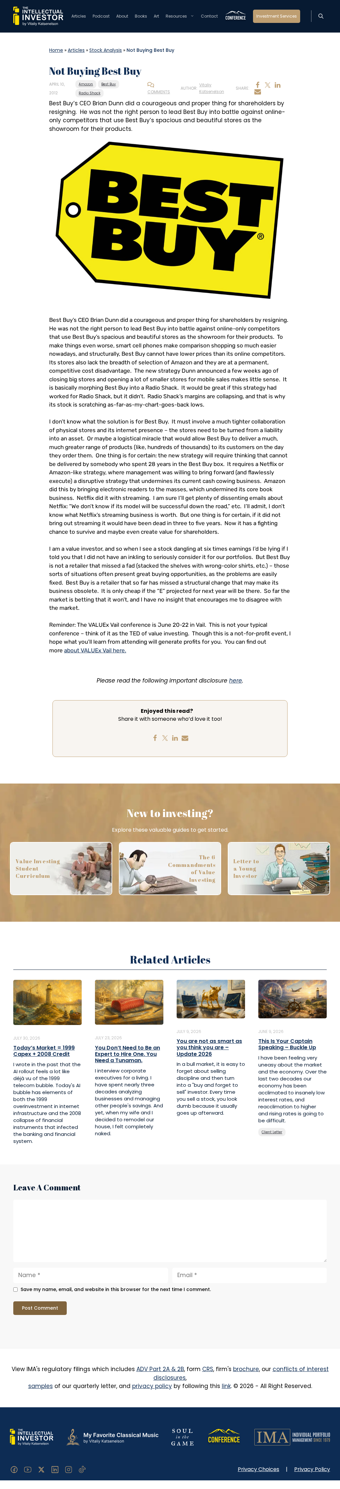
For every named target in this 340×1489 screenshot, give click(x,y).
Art (156, 16)
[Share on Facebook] (258, 85)
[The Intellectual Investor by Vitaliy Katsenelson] (31, 1437)
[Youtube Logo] (28, 1469)
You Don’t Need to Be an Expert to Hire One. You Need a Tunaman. (127, 1054)
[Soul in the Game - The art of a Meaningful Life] (182, 1437)
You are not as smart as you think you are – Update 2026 (209, 1047)
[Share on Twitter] (268, 85)
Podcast (101, 16)
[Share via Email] (258, 91)
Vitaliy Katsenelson (211, 88)
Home (56, 50)
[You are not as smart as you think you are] (211, 998)
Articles (78, 16)
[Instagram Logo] (68, 1469)
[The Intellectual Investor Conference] (224, 1437)
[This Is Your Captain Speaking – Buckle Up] (292, 998)
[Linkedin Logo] (55, 1469)
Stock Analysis (105, 50)
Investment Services (276, 16)
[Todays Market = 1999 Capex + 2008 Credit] (47, 1002)
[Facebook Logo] (14, 1469)
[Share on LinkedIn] (278, 85)
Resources (176, 16)
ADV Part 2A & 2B (160, 1369)
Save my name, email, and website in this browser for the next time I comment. (116, 1289)
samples (40, 1386)
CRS (207, 1369)
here (235, 681)
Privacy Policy (312, 1469)
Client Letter (272, 1132)
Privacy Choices (258, 1469)
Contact (209, 16)
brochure (246, 1369)
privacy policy (152, 1386)
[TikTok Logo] (82, 1469)
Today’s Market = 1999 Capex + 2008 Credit (44, 1051)
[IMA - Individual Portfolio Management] (292, 1437)
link (226, 1386)
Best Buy (108, 84)
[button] (321, 16)
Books (141, 16)
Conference (235, 16)
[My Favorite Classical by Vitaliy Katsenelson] (112, 1437)
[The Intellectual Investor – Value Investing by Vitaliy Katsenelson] (38, 16)
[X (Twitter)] (41, 1469)
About (122, 16)
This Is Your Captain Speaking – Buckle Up (287, 1044)
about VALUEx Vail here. (95, 650)
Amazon (86, 84)
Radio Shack (89, 93)
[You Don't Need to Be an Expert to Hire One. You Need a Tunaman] (129, 1002)
